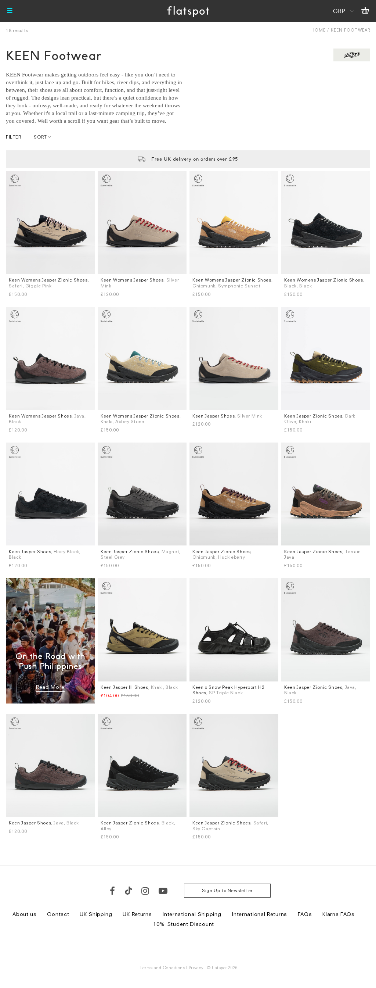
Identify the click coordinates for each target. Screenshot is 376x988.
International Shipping (191, 914)
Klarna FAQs (338, 914)
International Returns (259, 914)
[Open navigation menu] (10, 11)
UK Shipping (96, 914)
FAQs (305, 914)
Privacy (196, 967)
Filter (13, 137)
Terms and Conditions (162, 967)
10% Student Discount (183, 924)
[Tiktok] (128, 890)
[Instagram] (145, 890)
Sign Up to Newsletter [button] (227, 890)
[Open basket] (365, 11)
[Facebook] (113, 890)
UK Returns (137, 914)
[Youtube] (163, 890)
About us (24, 914)
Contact (58, 914)
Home (318, 30)
